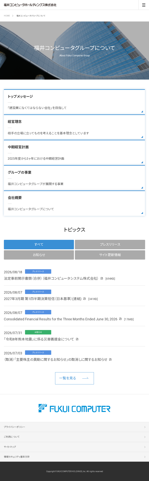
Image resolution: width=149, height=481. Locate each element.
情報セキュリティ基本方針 (17, 456)
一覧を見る (67, 378)
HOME (7, 16)
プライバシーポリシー (14, 427)
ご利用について (11, 437)
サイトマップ (10, 447)
